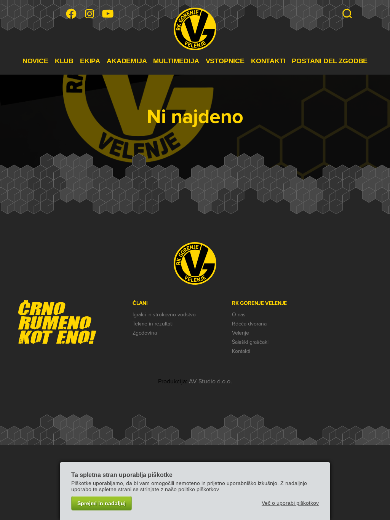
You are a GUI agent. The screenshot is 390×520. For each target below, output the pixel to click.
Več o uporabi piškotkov (290, 503)
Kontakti (241, 351)
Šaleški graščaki (250, 342)
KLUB (64, 61)
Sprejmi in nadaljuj (101, 503)
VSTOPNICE (225, 61)
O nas (239, 314)
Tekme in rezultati (153, 324)
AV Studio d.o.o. (210, 381)
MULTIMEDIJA (176, 61)
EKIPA (90, 61)
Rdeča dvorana (249, 324)
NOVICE (35, 61)
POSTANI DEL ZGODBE (330, 61)
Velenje (240, 333)
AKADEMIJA (127, 61)
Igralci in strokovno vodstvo (164, 314)
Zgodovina (145, 333)
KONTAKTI (268, 61)
